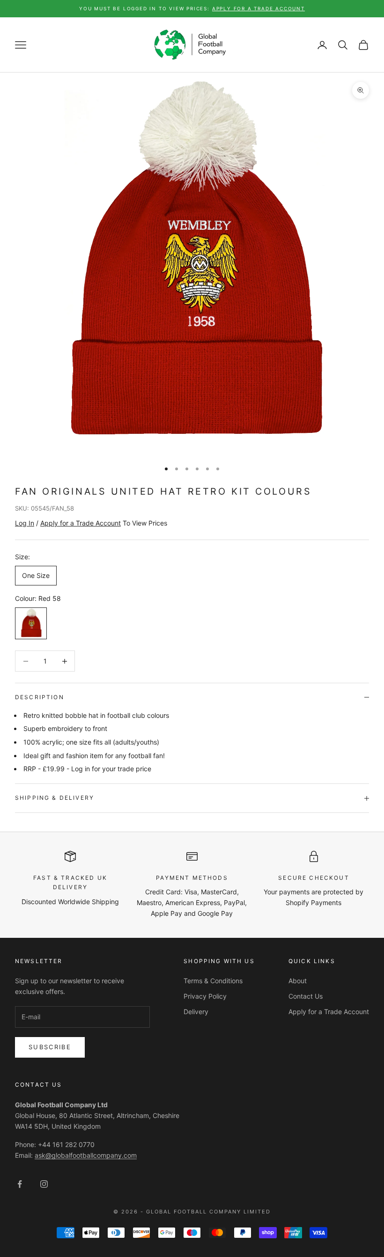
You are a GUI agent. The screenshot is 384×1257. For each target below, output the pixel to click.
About (297, 981)
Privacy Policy (205, 996)
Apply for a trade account (258, 8)
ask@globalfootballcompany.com (86, 1155)
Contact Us (305, 996)
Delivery (196, 1012)
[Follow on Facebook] (19, 1184)
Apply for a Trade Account (328, 1012)
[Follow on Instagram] (44, 1184)
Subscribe (50, 1047)
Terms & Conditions (213, 981)
